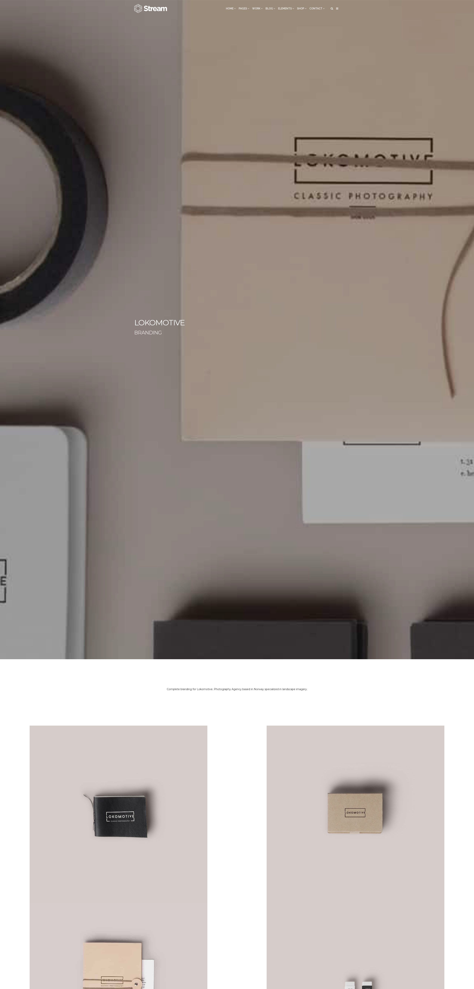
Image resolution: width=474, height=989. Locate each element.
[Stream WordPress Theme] (151, 8)
